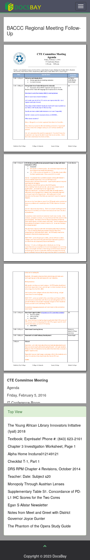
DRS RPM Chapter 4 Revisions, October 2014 (44, 468)
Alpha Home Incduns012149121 (33, 453)
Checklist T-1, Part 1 (24, 461)
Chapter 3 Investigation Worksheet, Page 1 (42, 446)
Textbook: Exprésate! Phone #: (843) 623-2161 (45, 438)
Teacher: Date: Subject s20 (29, 476)
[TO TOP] (45, 545)
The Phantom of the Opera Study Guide (39, 525)
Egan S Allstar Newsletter (28, 504)
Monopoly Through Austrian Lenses (36, 483)
